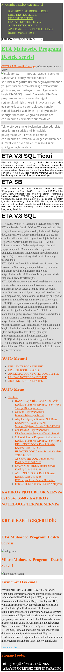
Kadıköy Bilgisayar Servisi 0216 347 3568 (38, 404)
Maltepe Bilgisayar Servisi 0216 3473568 (37, 426)
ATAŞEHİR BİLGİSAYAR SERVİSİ (22, 4)
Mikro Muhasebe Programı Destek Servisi (37, 437)
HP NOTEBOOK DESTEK (23, 370)
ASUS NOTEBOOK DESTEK (25, 381)
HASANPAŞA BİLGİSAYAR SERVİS (37, 401)
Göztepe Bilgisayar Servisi (29, 411)
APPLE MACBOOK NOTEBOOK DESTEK (33, 373)
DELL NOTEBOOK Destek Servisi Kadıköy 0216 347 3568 (35, 445)
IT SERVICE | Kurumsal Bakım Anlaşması (38, 484)
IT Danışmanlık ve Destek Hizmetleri (35, 480)
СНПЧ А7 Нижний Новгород (18, 66)
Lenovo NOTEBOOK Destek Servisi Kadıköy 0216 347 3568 (35, 467)
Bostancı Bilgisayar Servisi (29, 415)
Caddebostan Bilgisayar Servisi (32, 429)
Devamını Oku (9, 647)
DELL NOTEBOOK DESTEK (25, 366)
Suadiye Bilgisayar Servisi (29, 408)
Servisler (13, 397)
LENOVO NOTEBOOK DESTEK (27, 377)
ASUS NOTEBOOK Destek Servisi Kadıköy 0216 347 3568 (35, 474)
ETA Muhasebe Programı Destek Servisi (31, 52)
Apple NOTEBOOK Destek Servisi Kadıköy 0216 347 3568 (34, 460)
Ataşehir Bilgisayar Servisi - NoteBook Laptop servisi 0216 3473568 (36, 420)
